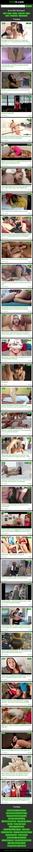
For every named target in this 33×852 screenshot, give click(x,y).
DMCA (16, 850)
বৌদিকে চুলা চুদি (25, 829)
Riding (15, 13)
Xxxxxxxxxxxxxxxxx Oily (23, 840)
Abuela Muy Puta (6, 832)
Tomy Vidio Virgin (19, 824)
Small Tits (21, 13)
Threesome (13, 16)
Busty (28, 13)
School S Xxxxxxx (8, 840)
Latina (9, 13)
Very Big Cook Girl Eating (16, 818)
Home (6, 850)
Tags (11, 850)
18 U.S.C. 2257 (24, 850)
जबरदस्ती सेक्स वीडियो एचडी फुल (12, 829)
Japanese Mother (11, 835)
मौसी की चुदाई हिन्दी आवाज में (16, 827)
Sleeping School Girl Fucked (23, 832)
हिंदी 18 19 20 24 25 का (9, 821)
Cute (7, 16)
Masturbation (23, 16)
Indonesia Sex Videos (24, 821)
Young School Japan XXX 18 (17, 846)
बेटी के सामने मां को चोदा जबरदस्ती (16, 843)
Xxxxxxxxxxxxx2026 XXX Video (16, 813)
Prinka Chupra (22, 835)
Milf (4, 13)
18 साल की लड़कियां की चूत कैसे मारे (16, 837)
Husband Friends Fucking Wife (16, 816)
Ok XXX (10, 824)
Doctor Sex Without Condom (16, 810)
